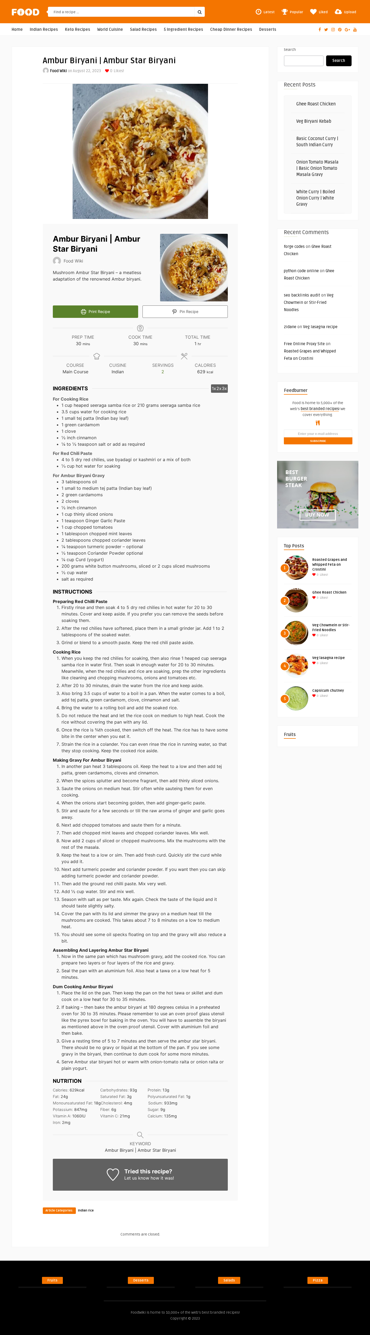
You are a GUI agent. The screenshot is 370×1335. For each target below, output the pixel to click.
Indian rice (86, 1211)
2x (219, 388)
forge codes (294, 246)
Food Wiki (58, 71)
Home (17, 29)
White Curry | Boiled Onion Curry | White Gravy (315, 198)
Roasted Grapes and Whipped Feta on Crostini (329, 565)
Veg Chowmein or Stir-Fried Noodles (308, 302)
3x (224, 388)
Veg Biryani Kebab (313, 121)
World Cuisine (110, 29)
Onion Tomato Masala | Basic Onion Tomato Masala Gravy (317, 168)
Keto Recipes (77, 29)
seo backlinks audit (302, 295)
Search (290, 49)
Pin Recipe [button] (188, 311)
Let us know (136, 1178)
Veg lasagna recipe (320, 326)
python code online (301, 270)
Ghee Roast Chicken (316, 104)
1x (214, 388)
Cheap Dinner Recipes (231, 29)
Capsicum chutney (328, 690)
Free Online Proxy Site (304, 343)
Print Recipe (98, 311)
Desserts (267, 29)
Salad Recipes (143, 29)
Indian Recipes (44, 29)
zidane (290, 326)
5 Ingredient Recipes (183, 29)
